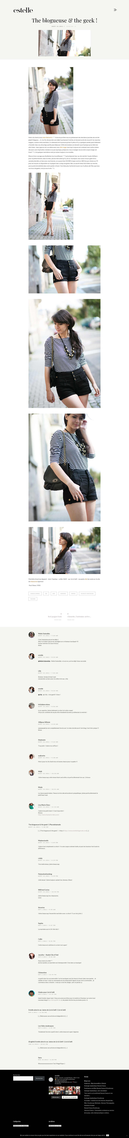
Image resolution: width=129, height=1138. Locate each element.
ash (46, 593)
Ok (107, 1135)
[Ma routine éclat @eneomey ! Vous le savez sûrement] (70, 1092)
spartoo (73, 593)
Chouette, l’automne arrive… (79, 616)
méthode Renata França (102, 1093)
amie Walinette (47, 137)
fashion (70, 26)
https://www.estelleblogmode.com (75, 830)
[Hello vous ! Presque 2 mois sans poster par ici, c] (62, 1088)
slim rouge (63, 147)
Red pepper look (55, 616)
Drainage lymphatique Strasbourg (94, 1098)
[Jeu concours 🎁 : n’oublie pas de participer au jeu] (78, 1088)
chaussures (34, 581)
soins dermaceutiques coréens (100, 1113)
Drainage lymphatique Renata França (95, 1086)
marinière (63, 593)
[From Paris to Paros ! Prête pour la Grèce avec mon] (55, 1088)
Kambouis (87, 1083)
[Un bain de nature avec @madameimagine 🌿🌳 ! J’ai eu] (66, 1088)
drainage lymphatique (90, 1090)
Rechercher (16, 1075)
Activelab (87, 1100)
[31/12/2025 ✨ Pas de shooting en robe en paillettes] (62, 1092)
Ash (86, 579)
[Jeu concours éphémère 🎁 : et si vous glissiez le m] (74, 1092)
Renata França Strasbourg (92, 1108)
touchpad (32, 598)
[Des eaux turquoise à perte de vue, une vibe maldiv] (51, 1092)
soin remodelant (102, 1090)
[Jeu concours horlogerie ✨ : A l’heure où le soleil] (55, 1092)
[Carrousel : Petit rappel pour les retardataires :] (78, 1092)
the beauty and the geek (87, 593)
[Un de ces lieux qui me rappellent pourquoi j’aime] (66, 1092)
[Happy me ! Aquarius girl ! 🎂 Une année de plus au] (70, 1088)
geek (54, 593)
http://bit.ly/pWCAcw (55, 1000)
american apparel (35, 593)
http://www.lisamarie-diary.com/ (48, 815)
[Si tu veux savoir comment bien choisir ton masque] (51, 1088)
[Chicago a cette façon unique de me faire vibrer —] (58, 1092)
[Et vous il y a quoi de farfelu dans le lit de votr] (58, 1088)
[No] (127, 1135)
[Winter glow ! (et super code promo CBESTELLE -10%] (74, 1088)
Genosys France (89, 1110)
